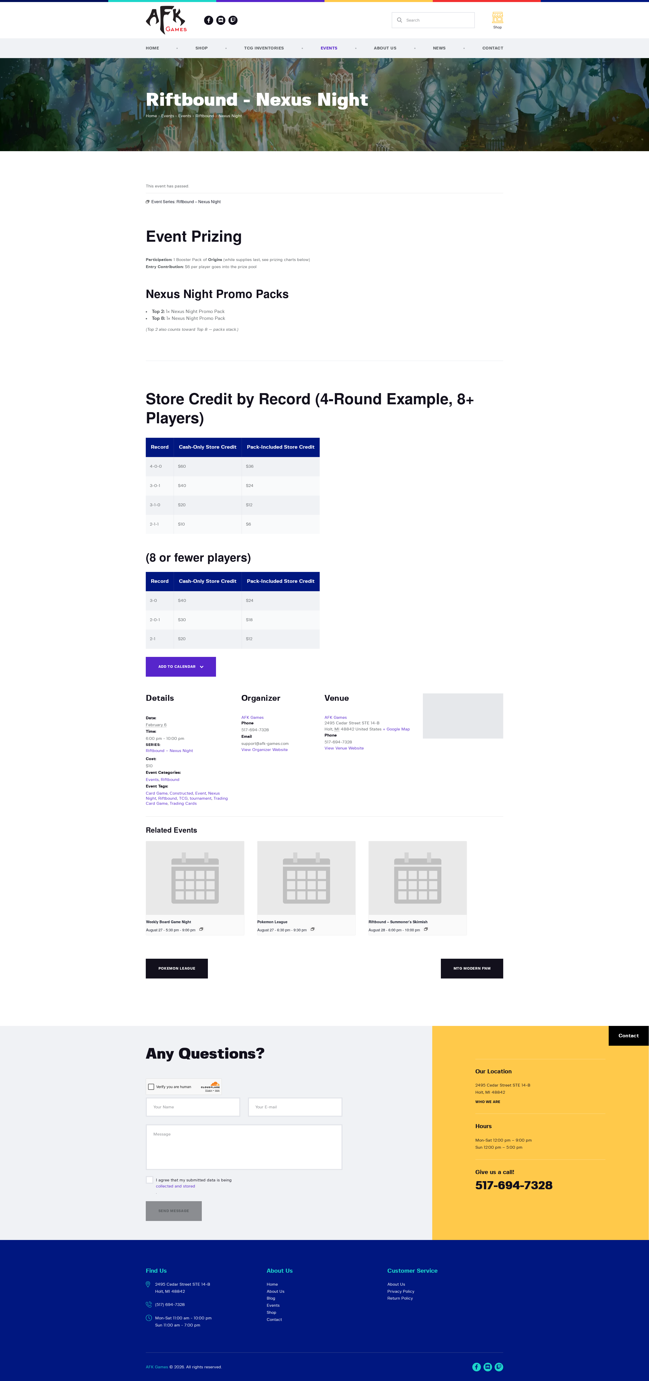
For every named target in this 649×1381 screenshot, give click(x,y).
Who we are (487, 1102)
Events (167, 116)
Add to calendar (177, 667)
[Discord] (220, 20)
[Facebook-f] (208, 20)
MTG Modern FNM (472, 968)
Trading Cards (183, 803)
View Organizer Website (264, 750)
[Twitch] (499, 1367)
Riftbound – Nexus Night (169, 751)
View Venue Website (344, 748)
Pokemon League (272, 921)
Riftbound (170, 780)
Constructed (181, 793)
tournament (200, 798)
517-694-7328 (514, 1186)
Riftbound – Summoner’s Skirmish (398, 921)
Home (151, 116)
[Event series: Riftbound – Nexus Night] (426, 929)
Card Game (157, 793)
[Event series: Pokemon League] (312, 929)
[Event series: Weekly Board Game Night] (201, 929)
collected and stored (175, 1186)
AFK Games (252, 717)
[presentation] (195, 878)
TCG (183, 798)
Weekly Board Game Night (168, 921)
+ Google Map (396, 729)
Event (200, 793)
